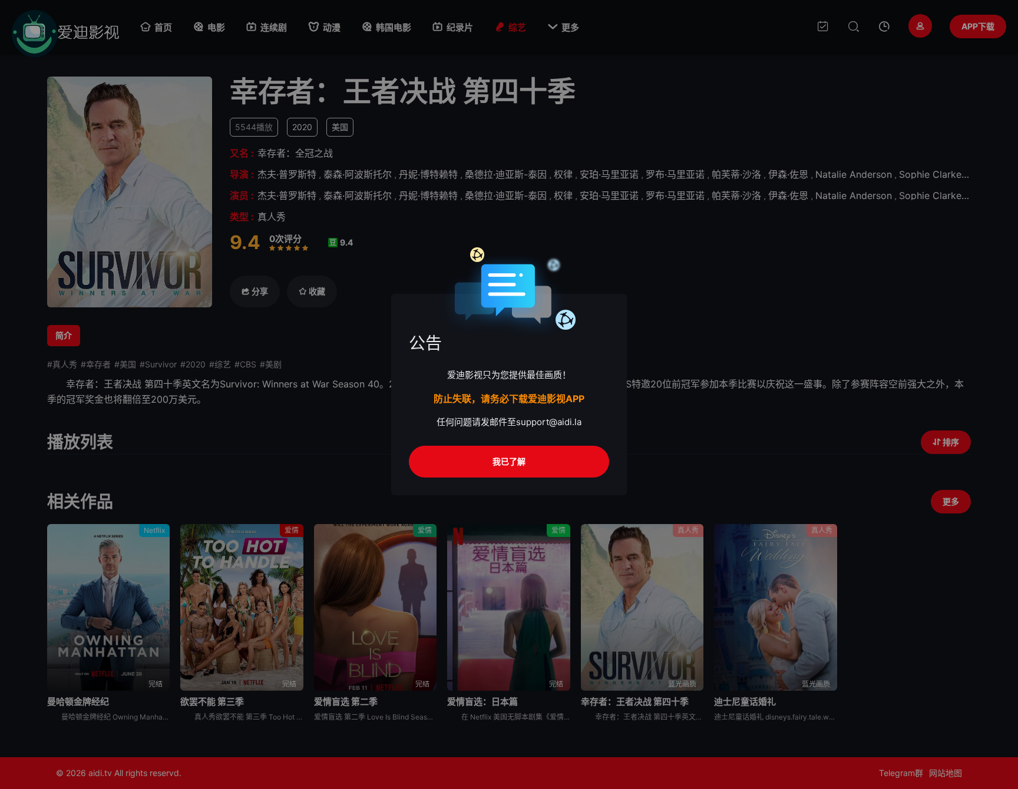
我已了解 (509, 461)
